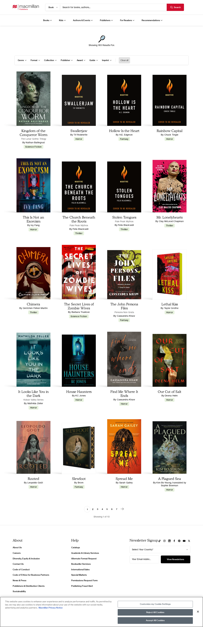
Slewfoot (79, 479)
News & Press (19, 580)
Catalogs (75, 547)
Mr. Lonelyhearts (170, 217)
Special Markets (79, 575)
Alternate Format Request (84, 558)
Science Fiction (33, 146)
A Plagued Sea (169, 479)
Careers (17, 553)
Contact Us (18, 564)
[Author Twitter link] (189, 541)
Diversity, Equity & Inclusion (26, 558)
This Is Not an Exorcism (33, 219)
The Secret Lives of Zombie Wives (79, 306)
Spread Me (124, 479)
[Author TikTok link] (159, 541)
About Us (17, 547)
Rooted (33, 479)
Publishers (105, 20)
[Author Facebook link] (174, 541)
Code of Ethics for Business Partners (31, 575)
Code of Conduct (21, 569)
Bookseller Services (81, 564)
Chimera (33, 304)
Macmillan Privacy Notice (51, 607)
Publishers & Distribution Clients (29, 586)
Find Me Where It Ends (124, 394)
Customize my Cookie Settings (155, 604)
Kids (61, 20)
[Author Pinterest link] (179, 541)
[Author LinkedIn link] (169, 541)
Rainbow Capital (169, 131)
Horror (78, 139)
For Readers (126, 20)
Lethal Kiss (169, 304)
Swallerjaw (78, 131)
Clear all (124, 60)
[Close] (197, 611)
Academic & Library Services (85, 553)
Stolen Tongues (124, 217)
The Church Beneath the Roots (78, 219)
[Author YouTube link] (184, 541)
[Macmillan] (26, 7)
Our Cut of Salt (169, 392)
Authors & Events (81, 20)
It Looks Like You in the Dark (33, 394)
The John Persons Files (124, 306)
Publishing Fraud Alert (82, 586)
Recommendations (151, 20)
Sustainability (19, 591)
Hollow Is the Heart (124, 131)
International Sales (80, 569)
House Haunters (79, 392)
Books (46, 20)
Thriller (78, 233)
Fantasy (124, 139)
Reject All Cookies (155, 612)
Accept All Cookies (155, 620)
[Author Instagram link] (164, 541)
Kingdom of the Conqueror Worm (33, 133)
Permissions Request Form (84, 580)
